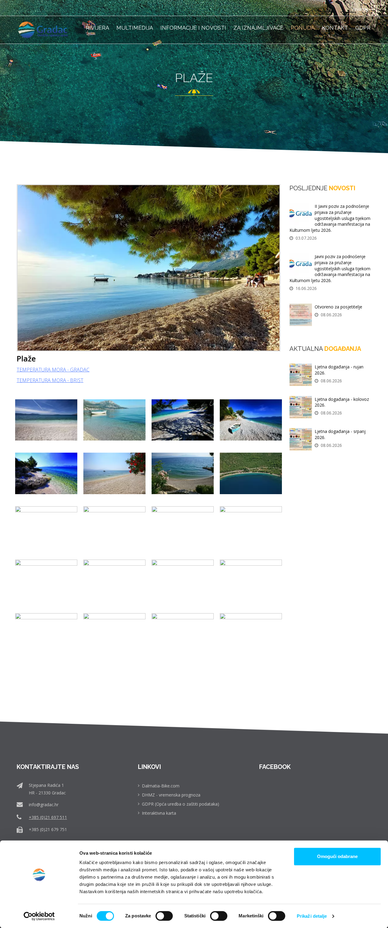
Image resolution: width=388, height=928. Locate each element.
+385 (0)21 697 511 (48, 817)
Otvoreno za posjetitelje (338, 307)
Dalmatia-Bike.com (160, 786)
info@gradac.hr (44, 804)
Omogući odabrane (337, 856)
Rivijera (97, 28)
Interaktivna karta (159, 813)
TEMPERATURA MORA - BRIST (50, 380)
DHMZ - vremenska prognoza (171, 795)
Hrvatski (360, 9)
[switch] (164, 916)
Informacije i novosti (193, 28)
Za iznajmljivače (258, 28)
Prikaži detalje (312, 916)
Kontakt (335, 28)
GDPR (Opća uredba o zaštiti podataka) (180, 804)
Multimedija (134, 28)
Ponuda (303, 28)
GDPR (362, 28)
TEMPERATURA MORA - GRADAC (53, 369)
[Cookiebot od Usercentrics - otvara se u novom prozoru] (39, 916)
